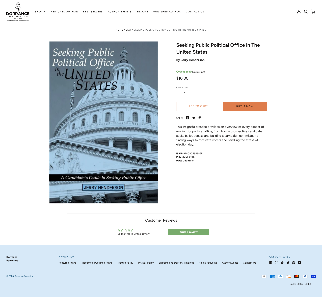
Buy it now (244, 106)
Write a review (188, 232)
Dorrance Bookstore (24, 276)
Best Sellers (93, 11)
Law (128, 30)
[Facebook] (271, 262)
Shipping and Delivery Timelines (176, 262)
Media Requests (208, 262)
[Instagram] (276, 262)
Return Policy (125, 262)
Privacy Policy (146, 262)
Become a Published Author (159, 11)
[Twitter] (288, 262)
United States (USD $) (301, 284)
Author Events (120, 11)
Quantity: (183, 87)
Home (119, 30)
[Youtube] (299, 262)
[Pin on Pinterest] (200, 117)
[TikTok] (282, 262)
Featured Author (64, 11)
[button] (306, 11)
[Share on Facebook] (187, 117)
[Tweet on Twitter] (193, 117)
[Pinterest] (293, 262)
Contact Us (195, 11)
